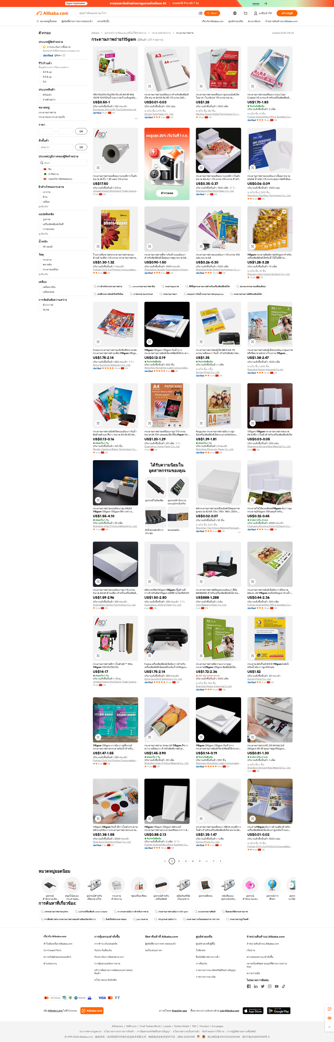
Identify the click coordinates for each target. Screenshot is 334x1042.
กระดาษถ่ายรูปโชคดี (239, 919)
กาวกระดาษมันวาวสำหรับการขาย (132, 911)
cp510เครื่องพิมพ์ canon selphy (92, 911)
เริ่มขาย (251, 950)
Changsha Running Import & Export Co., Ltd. (270, 526)
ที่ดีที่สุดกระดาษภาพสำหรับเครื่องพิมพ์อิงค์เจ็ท (209, 286)
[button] (200, 13)
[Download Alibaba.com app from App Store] (253, 1010)
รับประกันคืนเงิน (103, 950)
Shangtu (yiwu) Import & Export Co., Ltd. (268, 274)
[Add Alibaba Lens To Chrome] (92, 1010)
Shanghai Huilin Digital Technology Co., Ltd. (218, 269)
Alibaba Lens (55, 1010)
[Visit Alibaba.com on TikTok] (283, 986)
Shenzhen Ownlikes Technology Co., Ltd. (269, 195)
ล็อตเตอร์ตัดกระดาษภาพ (236, 911)
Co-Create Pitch (52, 950)
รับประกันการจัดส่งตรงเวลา (109, 957)
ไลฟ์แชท (200, 950)
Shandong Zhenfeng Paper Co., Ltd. (215, 191)
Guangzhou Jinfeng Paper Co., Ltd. (162, 604)
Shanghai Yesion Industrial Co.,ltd (265, 369)
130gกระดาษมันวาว (167, 919)
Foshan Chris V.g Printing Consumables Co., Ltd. (115, 269)
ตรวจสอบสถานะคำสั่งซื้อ (260, 957)
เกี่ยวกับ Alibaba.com (54, 936)
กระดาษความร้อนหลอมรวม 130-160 (203, 919)
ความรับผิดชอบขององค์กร (57, 957)
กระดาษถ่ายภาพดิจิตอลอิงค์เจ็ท (248, 294)
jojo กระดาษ (142, 919)
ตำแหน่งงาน (50, 963)
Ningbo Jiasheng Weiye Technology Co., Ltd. (115, 449)
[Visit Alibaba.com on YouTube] (277, 986)
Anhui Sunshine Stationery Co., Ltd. (112, 365)
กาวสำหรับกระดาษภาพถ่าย (109, 286)
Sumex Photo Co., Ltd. (208, 372)
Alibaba (95, 33)
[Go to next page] (220, 861)
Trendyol (204, 1026)
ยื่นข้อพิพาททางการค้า (208, 957)
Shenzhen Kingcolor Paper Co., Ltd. (214, 449)
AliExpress (117, 1026)
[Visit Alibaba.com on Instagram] (270, 986)
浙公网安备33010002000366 (224, 1036)
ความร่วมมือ (253, 973)
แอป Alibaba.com (229, 1010)
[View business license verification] (198, 1037)
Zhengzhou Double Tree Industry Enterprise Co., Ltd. (167, 269)
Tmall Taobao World (150, 1026)
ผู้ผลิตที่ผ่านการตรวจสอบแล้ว (160, 943)
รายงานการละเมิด (206, 976)
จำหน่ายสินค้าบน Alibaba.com (263, 943)
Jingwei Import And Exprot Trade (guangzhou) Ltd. (115, 191)
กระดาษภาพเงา (170, 294)
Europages (217, 1026)
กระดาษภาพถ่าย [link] (184, 33)
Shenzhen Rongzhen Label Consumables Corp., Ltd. (167, 367)
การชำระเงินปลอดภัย (105, 943)
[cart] (246, 13)
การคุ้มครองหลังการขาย (107, 963)
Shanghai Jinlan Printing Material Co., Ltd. (115, 526)
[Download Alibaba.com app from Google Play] (279, 1010)
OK (81, 131)
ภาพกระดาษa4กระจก (143, 294)
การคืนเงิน (201, 963)
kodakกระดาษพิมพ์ (206, 911)
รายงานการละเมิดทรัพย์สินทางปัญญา (216, 970)
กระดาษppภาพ (172, 286)
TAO (194, 1026)
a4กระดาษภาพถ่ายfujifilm (56, 911)
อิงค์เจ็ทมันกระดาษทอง (116, 919)
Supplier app (179, 1010)
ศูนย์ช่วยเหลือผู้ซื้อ (205, 943)
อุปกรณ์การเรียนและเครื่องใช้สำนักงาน (125, 33)
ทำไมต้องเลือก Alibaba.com (57, 943)
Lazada (167, 1026)
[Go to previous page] (165, 861)
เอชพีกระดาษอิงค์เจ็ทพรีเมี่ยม (110, 294)
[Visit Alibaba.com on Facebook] (249, 986)
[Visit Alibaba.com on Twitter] (263, 986)
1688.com (131, 1026)
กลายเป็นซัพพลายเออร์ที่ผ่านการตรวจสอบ (267, 965)
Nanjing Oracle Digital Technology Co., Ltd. (218, 114)
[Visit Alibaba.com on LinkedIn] (256, 986)
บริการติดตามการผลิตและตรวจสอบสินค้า (113, 972)
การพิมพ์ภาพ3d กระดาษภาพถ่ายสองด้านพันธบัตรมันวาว (70, 919)
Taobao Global (181, 1026)
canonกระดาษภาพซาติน (143, 286)
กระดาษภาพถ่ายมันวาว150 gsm (173, 911)
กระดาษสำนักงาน (161, 33)
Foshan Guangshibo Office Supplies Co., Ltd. (270, 116)
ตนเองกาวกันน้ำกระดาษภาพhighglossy (205, 294)
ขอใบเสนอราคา (153, 950)
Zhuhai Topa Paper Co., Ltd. (158, 114)
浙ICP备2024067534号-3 (255, 1036)
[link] (329, 1008)
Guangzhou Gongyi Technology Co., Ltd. (114, 604)
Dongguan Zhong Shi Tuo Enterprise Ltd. (114, 109)
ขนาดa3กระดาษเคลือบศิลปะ (253, 286)
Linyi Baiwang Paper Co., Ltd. (211, 604)
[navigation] (63, 447)
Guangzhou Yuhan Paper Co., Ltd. (162, 446)
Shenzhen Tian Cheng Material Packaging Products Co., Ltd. (218, 527)
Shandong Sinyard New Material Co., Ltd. (269, 446)
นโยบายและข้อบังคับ (105, 979)
